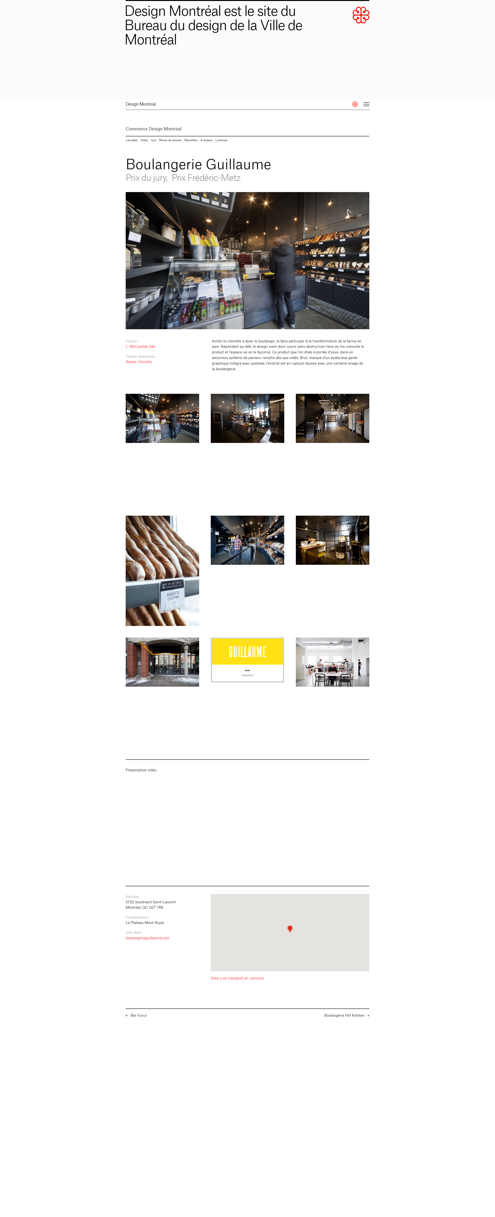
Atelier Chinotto (139, 362)
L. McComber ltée (140, 346)
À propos (206, 140)
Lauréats (131, 140)
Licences (221, 140)
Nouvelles (190, 140)
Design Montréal (141, 104)
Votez (144, 140)
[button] (290, 929)
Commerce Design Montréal (154, 129)
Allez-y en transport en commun (237, 978)
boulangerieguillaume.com (148, 938)
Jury (153, 140)
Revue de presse (170, 140)
